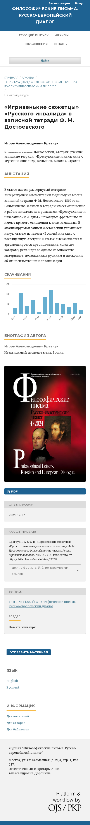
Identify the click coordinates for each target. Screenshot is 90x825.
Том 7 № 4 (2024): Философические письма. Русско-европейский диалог (41, 84)
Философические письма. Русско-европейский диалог (45, 15)
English (12, 681)
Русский (13, 687)
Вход (79, 3)
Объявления (36, 44)
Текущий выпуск (33, 35)
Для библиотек (18, 729)
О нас (59, 44)
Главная (11, 77)
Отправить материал (28, 652)
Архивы (62, 35)
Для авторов (16, 723)
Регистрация (59, 3)
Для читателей (18, 716)
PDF (14, 491)
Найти (45, 60)
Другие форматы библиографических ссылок (40, 570)
